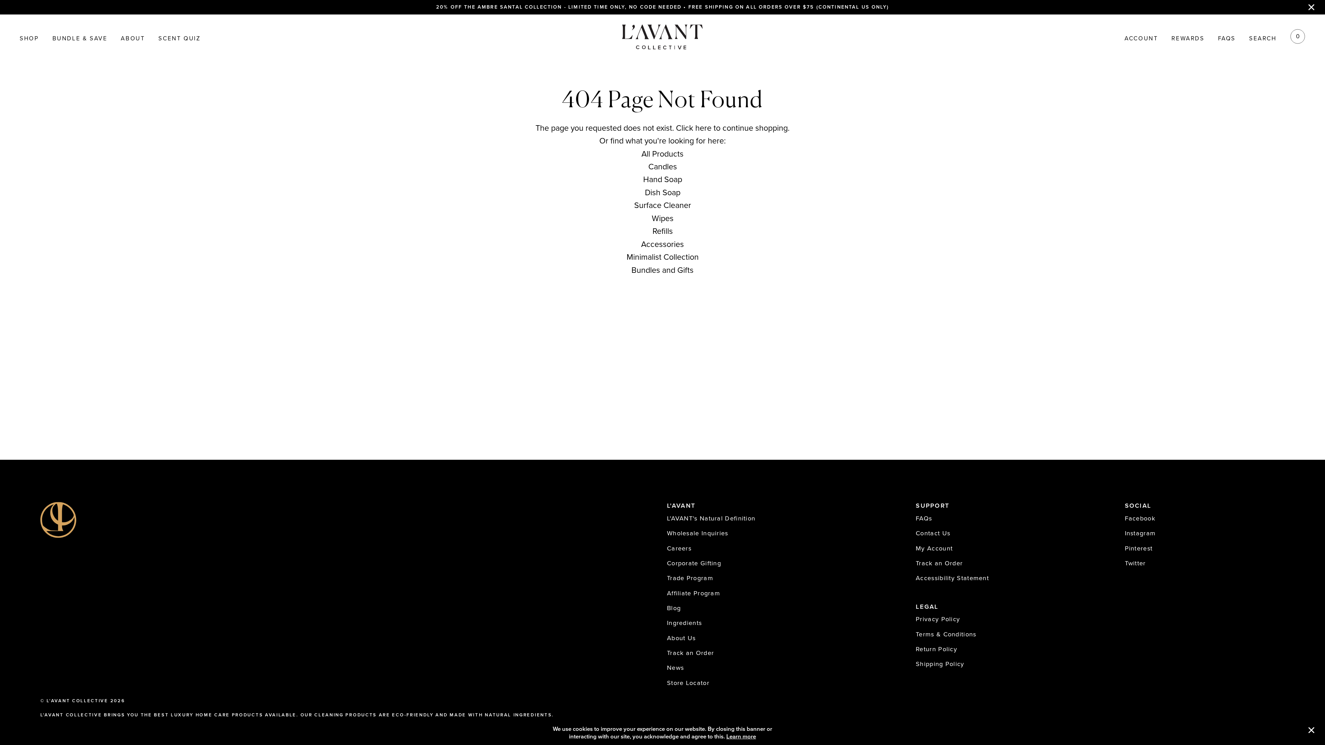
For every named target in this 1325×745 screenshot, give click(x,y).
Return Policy (936, 649)
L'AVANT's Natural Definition (711, 518)
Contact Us (933, 533)
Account (1141, 39)
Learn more (741, 736)
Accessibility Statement (952, 578)
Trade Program (690, 578)
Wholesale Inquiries (697, 533)
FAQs (1227, 39)
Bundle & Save (80, 39)
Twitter (1135, 563)
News (675, 668)
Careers (679, 548)
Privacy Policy (938, 619)
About (133, 39)
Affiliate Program (693, 593)
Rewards (1187, 39)
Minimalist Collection (663, 257)
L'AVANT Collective (77, 701)
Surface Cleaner (662, 205)
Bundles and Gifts (662, 270)
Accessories (662, 244)
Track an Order (690, 653)
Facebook (1140, 518)
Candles (662, 167)
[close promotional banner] (1311, 7)
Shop (29, 39)
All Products (662, 154)
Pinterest (1139, 548)
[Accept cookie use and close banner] (1311, 731)
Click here (693, 128)
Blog (674, 608)
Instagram (1140, 533)
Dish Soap (662, 193)
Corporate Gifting (694, 563)
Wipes (663, 218)
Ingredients (684, 623)
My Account (934, 548)
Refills (662, 231)
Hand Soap (662, 180)
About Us (681, 638)
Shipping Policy (940, 664)
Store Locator (688, 683)
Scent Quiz (179, 39)
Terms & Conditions (946, 634)
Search (1263, 39)
